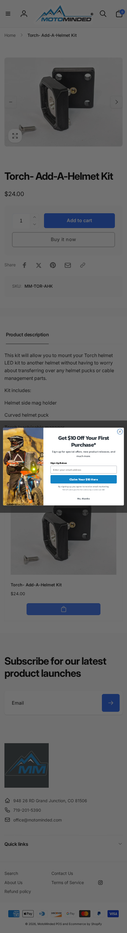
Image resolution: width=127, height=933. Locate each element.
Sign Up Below (59, 463)
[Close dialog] (120, 431)
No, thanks (83, 499)
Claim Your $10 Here (83, 479)
